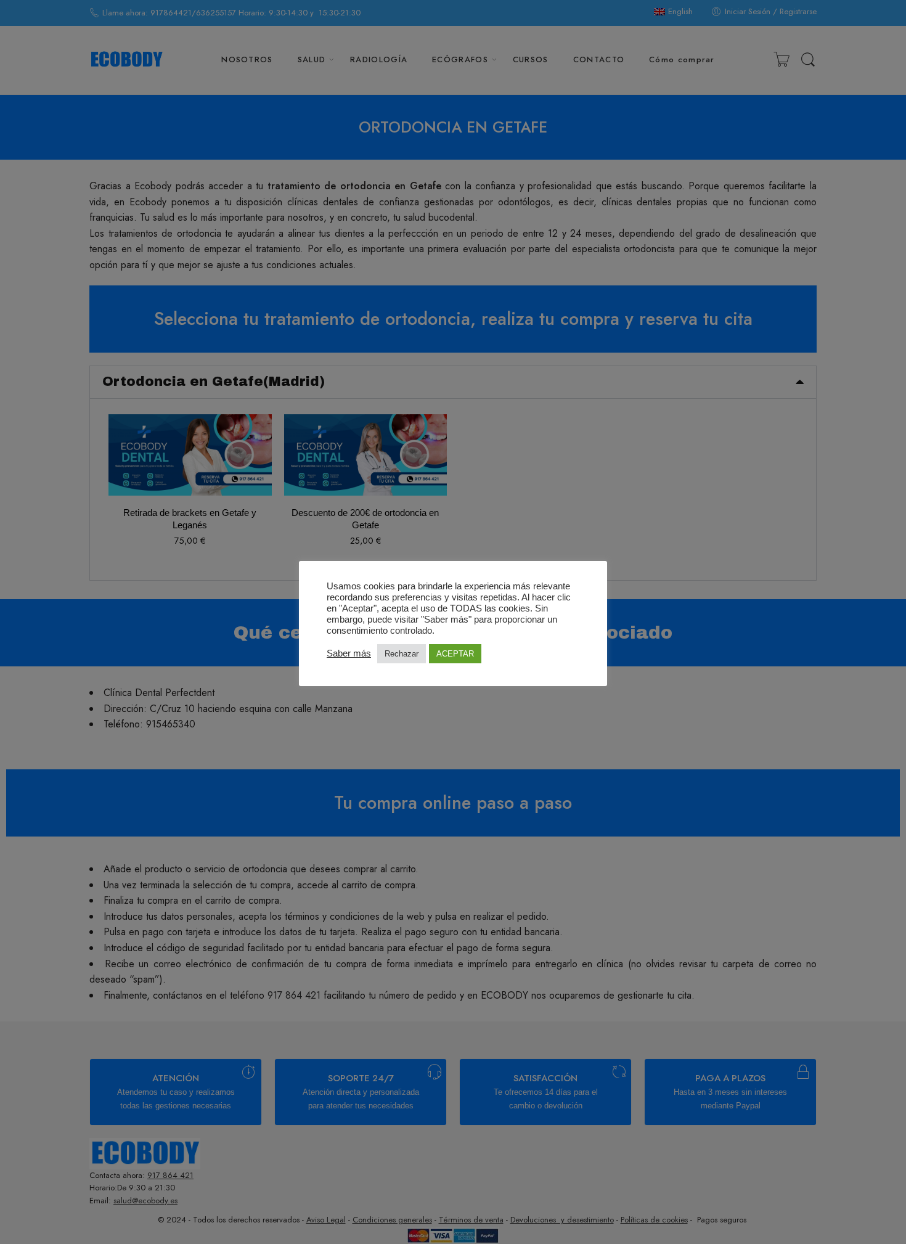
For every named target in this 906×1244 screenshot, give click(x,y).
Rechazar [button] (401, 653)
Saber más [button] (349, 653)
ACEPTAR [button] (455, 653)
